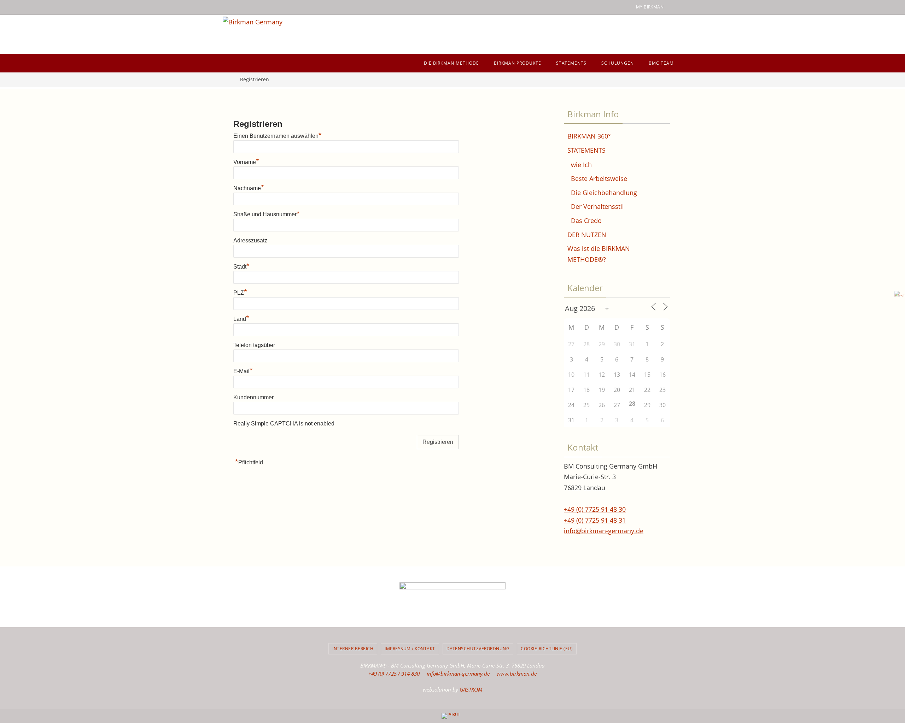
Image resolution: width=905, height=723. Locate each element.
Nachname (248, 188)
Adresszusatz (250, 240)
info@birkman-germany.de (603, 531)
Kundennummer (253, 397)
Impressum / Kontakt (410, 649)
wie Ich (581, 164)
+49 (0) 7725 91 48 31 (595, 520)
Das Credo (586, 220)
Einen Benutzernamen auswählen (277, 136)
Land (241, 319)
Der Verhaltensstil (597, 206)
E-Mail (243, 371)
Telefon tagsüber (254, 345)
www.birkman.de (517, 673)
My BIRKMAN (650, 7)
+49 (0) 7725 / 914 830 (394, 673)
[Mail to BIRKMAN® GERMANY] (897, 294)
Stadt (241, 267)
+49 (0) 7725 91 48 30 (595, 509)
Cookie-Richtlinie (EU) (547, 649)
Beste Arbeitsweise (599, 178)
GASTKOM (471, 689)
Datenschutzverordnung (478, 649)
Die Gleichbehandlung (604, 192)
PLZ (240, 293)
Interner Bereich (352, 649)
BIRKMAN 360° (589, 136)
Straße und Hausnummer (266, 214)
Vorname (246, 162)
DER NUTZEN (586, 234)
